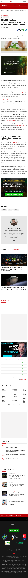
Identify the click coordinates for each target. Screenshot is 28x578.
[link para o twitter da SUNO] (12, 549)
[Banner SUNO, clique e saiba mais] (14, 66)
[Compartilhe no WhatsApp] (23, 30)
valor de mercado (20, 125)
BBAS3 (4, 374)
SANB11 (4, 365)
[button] (23, 5)
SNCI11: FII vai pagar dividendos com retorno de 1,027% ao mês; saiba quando (13, 102)
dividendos (4, 209)
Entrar (24, 1)
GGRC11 (15, 142)
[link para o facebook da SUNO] (8, 549)
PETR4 (4, 368)
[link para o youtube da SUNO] (19, 549)
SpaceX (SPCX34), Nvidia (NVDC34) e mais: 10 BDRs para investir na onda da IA (13, 289)
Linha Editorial (18, 515)
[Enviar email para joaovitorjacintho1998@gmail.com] (14, 240)
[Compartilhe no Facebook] (18, 30)
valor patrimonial (11, 120)
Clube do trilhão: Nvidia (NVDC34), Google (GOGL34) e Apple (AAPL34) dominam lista (12, 269)
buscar (15, 5)
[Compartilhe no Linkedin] (26, 30)
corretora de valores (20, 92)
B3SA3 (4, 371)
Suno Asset (6, 17)
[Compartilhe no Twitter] (20, 30)
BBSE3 (4, 362)
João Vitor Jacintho (14, 228)
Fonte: (23, 379)
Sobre (2, 515)
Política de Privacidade (9, 515)
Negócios (7, 10)
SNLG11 (10, 209)
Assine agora (14, 530)
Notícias (2, 10)
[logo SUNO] (13, 1)
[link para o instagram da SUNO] (16, 549)
